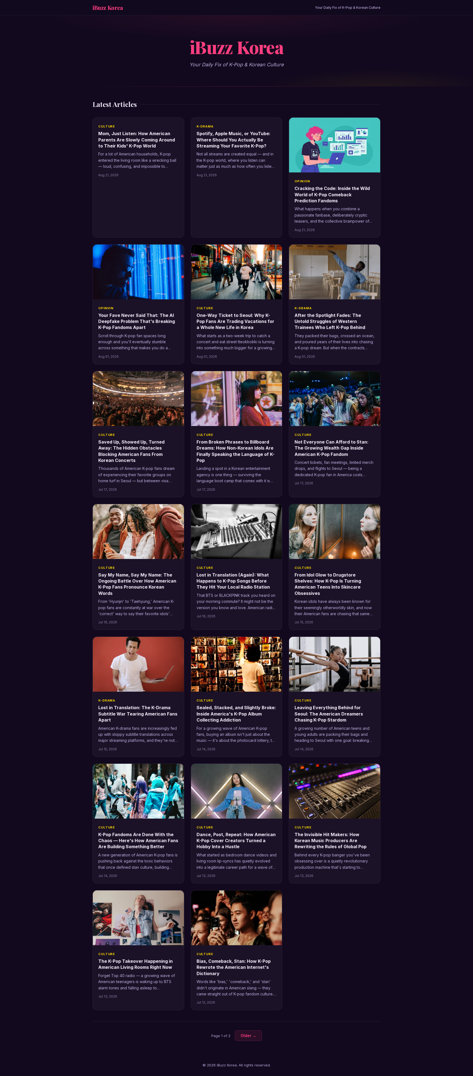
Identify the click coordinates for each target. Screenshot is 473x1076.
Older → (248, 1035)
